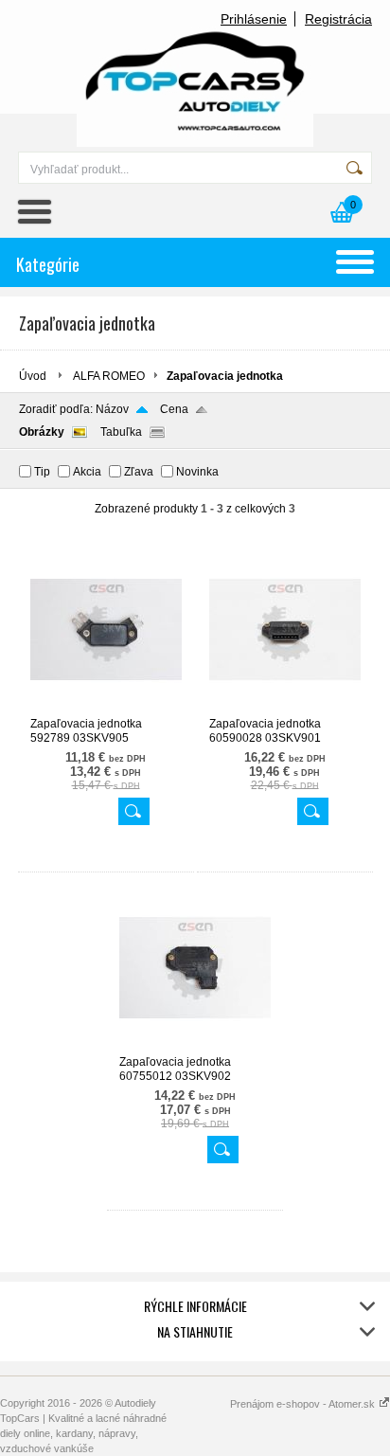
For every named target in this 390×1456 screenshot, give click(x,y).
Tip (42, 471)
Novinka (197, 471)
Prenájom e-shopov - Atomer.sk (304, 1404)
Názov (112, 409)
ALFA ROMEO (109, 376)
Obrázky (41, 432)
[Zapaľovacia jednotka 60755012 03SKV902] (195, 1046)
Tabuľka (121, 432)
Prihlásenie (254, 19)
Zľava (138, 471)
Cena (174, 409)
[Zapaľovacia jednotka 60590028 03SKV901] (285, 708)
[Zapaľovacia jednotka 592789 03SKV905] (106, 708)
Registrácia (338, 19)
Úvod (32, 376)
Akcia (87, 471)
